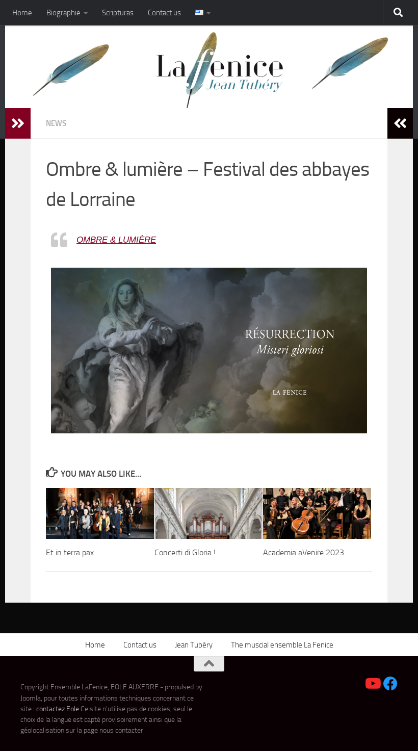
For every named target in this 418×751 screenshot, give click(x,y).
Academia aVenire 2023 (303, 552)
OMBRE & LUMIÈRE (116, 240)
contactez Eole (58, 709)
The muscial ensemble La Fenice (282, 645)
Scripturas (118, 12)
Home (22, 12)
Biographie (63, 12)
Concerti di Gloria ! (185, 552)
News (56, 123)
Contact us (164, 12)
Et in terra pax (70, 552)
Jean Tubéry (194, 645)
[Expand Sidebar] (18, 123)
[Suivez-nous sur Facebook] (390, 684)
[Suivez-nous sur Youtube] (372, 684)
